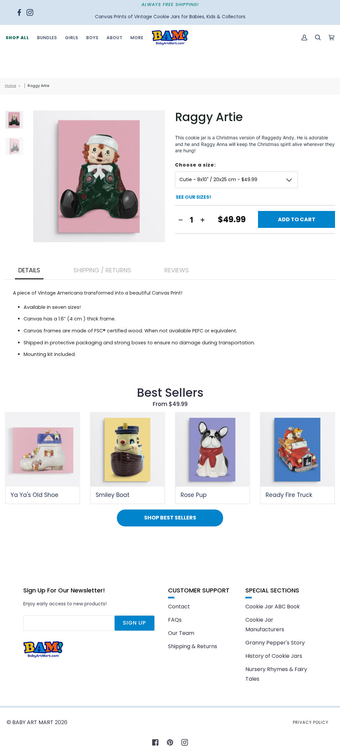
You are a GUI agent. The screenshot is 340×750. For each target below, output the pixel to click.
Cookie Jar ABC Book (272, 606)
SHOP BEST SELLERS (170, 517)
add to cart (296, 219)
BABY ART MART (32, 722)
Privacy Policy (310, 722)
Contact (179, 606)
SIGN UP (134, 623)
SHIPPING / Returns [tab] (102, 270)
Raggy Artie (38, 85)
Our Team (181, 633)
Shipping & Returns (192, 646)
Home (10, 85)
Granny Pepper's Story (275, 643)
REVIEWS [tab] (176, 270)
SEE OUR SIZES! (193, 197)
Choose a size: (195, 165)
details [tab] (29, 270)
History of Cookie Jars (273, 656)
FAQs (175, 620)
